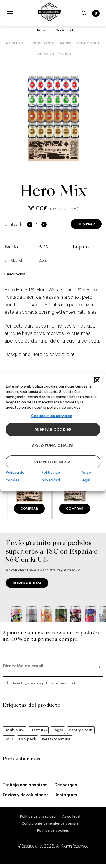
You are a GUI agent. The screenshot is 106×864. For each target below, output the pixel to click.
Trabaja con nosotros (25, 785)
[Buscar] (84, 13)
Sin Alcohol (88, 43)
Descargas (65, 785)
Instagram (66, 795)
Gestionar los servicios (51, 416)
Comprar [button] (29, 508)
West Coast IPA (56, 739)
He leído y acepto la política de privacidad (43, 683)
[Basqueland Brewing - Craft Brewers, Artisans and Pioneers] (49, 12)
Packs (66, 43)
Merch (65, 53)
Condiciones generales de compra (50, 823)
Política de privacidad (38, 816)
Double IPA (14, 730)
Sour (8, 739)
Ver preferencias (53, 462)
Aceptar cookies (53, 429)
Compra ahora (27, 583)
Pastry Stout (81, 730)
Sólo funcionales (53, 446)
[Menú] (10, 13)
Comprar (86, 224)
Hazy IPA (38, 730)
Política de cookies (53, 830)
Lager (57, 730)
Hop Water (44, 53)
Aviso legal (71, 816)
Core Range (44, 43)
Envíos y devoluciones (26, 795)
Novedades (17, 43)
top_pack (27, 739)
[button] (97, 380)
